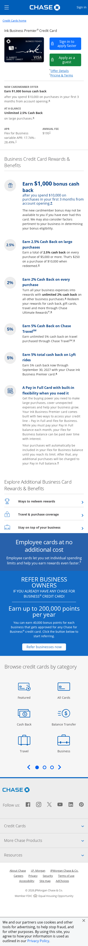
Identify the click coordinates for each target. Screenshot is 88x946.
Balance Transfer (64, 724)
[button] (83, 920)
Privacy (33, 876)
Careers (18, 876)
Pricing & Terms (61, 75)
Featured (25, 697)
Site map (45, 881)
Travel (26, 751)
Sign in (82, 7)
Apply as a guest (70, 59)
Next (59, 767)
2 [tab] (44, 767)
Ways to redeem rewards (47, 501)
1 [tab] (37, 767)
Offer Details (60, 71)
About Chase (18, 871)
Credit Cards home (14, 20)
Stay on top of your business (49, 527)
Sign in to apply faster (69, 43)
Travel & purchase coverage (49, 514)
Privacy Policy (38, 941)
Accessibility (26, 881)
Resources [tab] (46, 855)
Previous (28, 767)
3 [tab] (52, 767)
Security (48, 876)
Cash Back (24, 724)
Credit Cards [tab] (46, 825)
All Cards (64, 697)
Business (64, 751)
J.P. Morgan (38, 871)
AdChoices (62, 881)
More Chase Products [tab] (46, 840)
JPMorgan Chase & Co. (64, 871)
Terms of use (66, 876)
